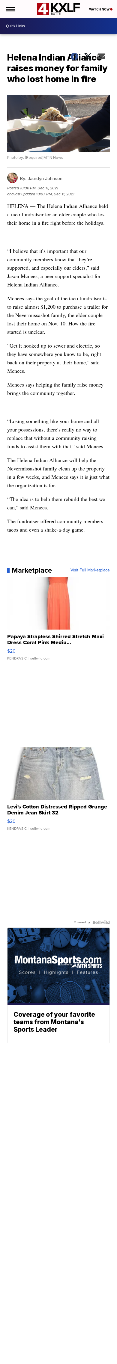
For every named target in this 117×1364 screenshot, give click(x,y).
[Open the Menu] (10, 8)
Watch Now (99, 9)
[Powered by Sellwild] (101, 922)
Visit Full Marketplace (90, 570)
